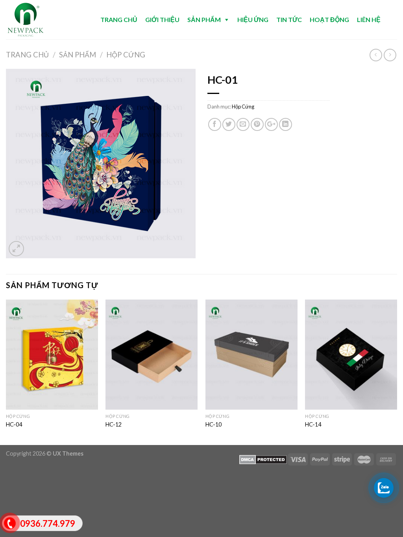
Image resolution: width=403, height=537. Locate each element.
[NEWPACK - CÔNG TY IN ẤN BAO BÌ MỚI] (45, 19)
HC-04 (14, 424)
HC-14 (313, 424)
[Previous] (6, 371)
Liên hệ (369, 19)
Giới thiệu (162, 19)
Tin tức (289, 19)
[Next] (397, 371)
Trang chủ (118, 19)
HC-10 (213, 424)
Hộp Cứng (125, 54)
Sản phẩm (204, 19)
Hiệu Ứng (252, 19)
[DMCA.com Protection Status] (263, 459)
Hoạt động (329, 19)
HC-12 (113, 424)
